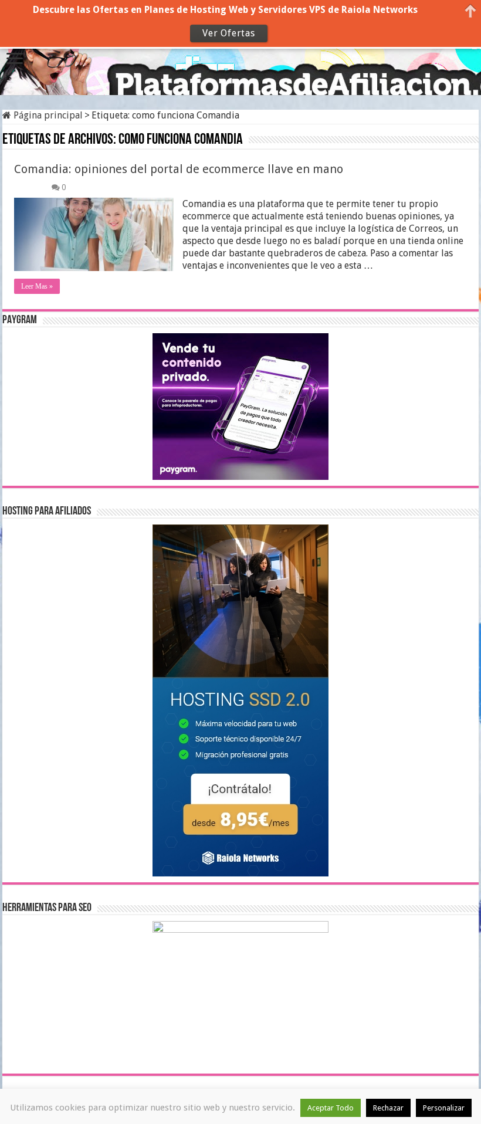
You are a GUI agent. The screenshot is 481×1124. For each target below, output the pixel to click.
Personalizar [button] (444, 1107)
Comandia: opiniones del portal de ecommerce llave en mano (178, 169)
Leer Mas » (37, 286)
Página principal (47, 115)
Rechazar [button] (388, 1107)
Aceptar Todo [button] (330, 1107)
